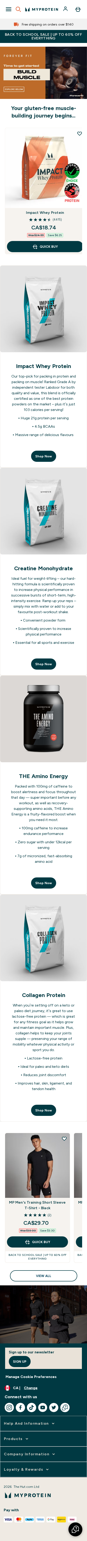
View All (43, 1276)
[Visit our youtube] (42, 1407)
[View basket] (78, 9)
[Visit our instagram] (9, 1407)
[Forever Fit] (43, 73)
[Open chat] (65, 1407)
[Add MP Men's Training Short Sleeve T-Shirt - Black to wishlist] (64, 1138)
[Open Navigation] (8, 9)
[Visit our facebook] (20, 1407)
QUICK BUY (49, 246)
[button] (75, 1529)
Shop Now (43, 456)
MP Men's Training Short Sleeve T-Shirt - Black (37, 1205)
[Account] (66, 9)
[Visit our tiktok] (31, 1407)
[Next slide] (78, 191)
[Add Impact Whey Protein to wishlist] (79, 133)
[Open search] (18, 9)
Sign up (19, 1361)
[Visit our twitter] (53, 1407)
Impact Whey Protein (45, 213)
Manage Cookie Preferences (31, 1377)
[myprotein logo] (41, 9)
